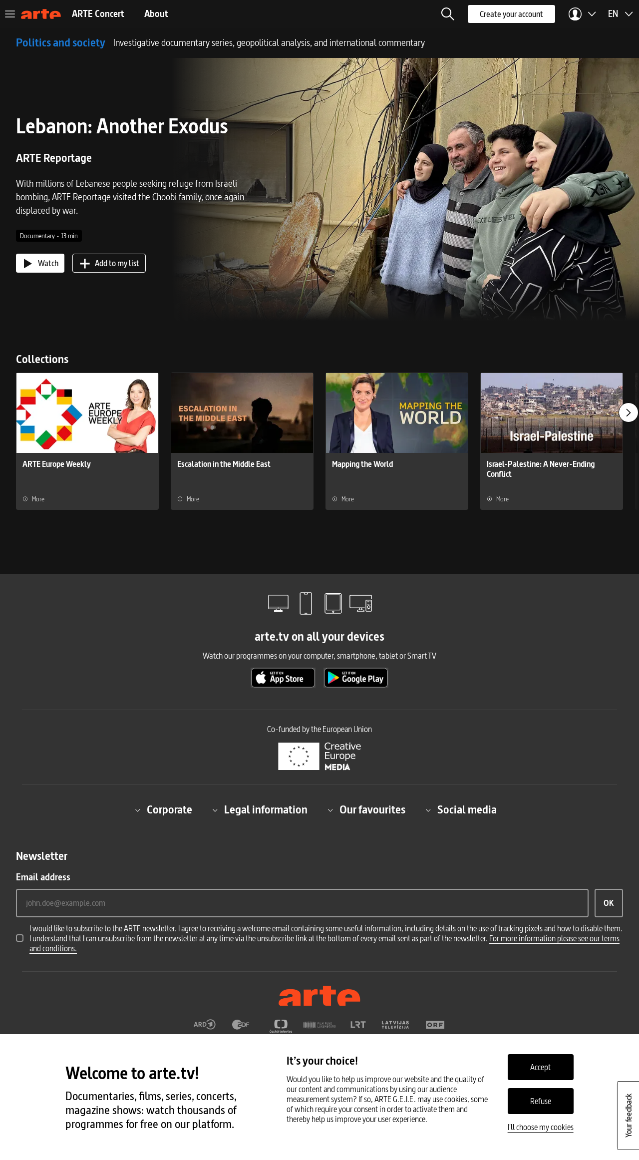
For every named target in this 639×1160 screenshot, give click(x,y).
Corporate (169, 810)
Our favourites (372, 810)
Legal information (266, 810)
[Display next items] (629, 412)
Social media (467, 810)
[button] (448, 14)
